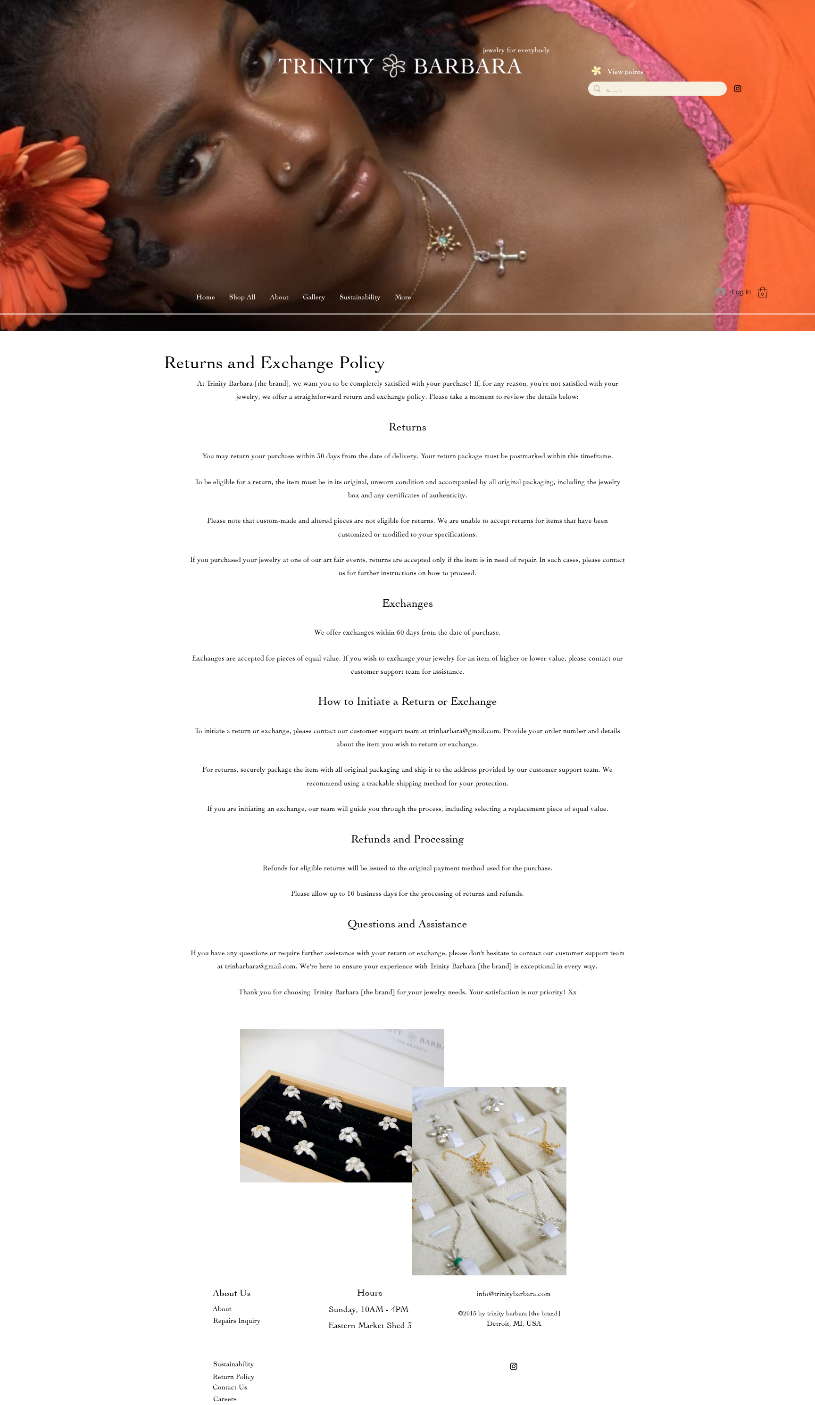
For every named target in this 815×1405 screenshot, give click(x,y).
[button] (314, 296)
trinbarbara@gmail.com (464, 729)
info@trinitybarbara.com (514, 1292)
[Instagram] (737, 88)
